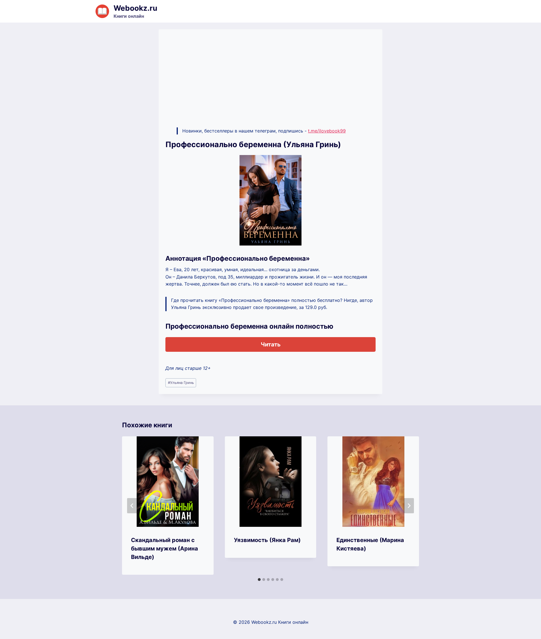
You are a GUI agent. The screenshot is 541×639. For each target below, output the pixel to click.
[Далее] (409, 505)
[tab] (259, 579)
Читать (271, 344)
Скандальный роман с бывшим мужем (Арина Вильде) (164, 548)
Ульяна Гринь (181, 383)
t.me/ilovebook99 (327, 131)
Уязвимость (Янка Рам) (267, 540)
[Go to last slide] (132, 505)
